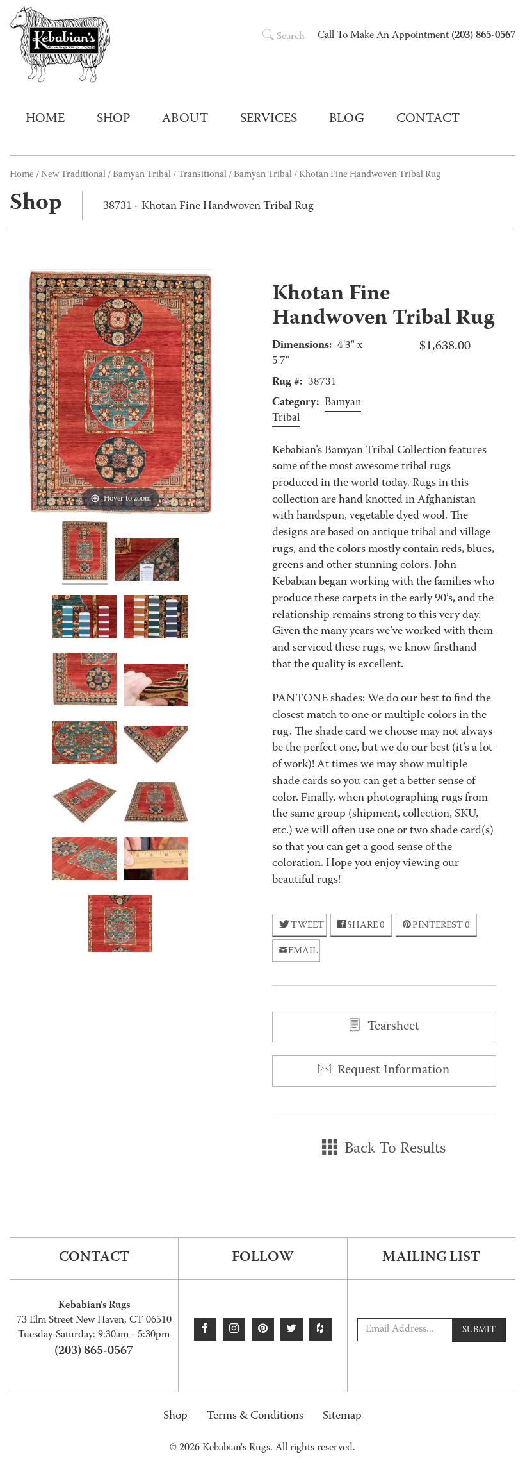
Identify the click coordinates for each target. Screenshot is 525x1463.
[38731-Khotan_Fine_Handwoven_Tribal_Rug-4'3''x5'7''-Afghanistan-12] (156, 618)
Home (45, 119)
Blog (346, 119)
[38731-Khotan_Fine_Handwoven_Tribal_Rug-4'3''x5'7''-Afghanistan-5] (84, 744)
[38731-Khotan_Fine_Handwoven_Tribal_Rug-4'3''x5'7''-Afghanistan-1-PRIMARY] (85, 553)
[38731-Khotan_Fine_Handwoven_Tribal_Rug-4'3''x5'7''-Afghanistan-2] (156, 804)
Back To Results (393, 1149)
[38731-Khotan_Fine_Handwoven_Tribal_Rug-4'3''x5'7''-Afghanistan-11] (84, 618)
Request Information (391, 1070)
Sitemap (342, 1416)
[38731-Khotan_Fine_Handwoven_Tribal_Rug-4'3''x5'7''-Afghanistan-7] (156, 687)
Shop (175, 1416)
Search (291, 37)
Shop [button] (113, 119)
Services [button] (268, 119)
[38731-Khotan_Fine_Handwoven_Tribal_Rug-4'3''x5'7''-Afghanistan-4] (156, 746)
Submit (479, 1330)
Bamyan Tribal (263, 175)
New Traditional (73, 175)
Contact (428, 119)
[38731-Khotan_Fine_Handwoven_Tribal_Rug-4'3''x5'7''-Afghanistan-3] (84, 802)
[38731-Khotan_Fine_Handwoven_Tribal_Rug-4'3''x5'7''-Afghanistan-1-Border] (84, 681)
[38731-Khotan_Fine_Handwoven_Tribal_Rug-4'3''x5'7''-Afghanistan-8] (156, 860)
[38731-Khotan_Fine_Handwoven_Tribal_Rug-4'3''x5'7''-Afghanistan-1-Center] (120, 925)
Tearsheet (391, 1027)
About (185, 119)
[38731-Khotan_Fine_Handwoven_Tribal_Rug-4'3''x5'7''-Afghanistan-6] (84, 860)
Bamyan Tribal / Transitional (170, 175)
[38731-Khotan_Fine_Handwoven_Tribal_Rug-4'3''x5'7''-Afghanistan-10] (147, 561)
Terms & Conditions (255, 1416)
